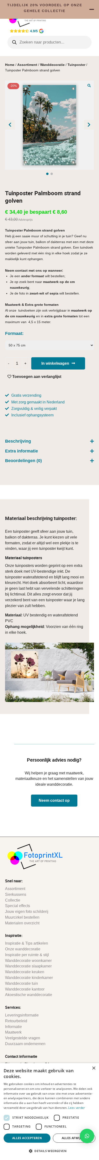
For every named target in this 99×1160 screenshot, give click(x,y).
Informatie (13, 1027)
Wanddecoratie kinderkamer (29, 978)
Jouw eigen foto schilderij (26, 911)
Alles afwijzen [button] (74, 1138)
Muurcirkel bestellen (22, 917)
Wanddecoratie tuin (21, 983)
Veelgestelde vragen (22, 1038)
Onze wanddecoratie (22, 949)
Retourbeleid (16, 1021)
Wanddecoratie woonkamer (28, 961)
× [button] (93, 1068)
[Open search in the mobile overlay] (49, 42)
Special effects (17, 906)
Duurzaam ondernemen (25, 1044)
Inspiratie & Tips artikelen (26, 943)
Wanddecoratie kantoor (24, 989)
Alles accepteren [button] (27, 1138)
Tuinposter (76, 65)
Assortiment (27, 65)
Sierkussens (15, 894)
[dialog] (49, 1111)
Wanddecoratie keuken (24, 972)
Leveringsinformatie (22, 1015)
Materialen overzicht (22, 923)
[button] (89, 85)
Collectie (12, 900)
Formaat (13, 333)
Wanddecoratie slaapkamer (28, 966)
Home (9, 65)
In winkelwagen (55, 363)
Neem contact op (54, 800)
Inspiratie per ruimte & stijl (27, 955)
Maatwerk (13, 1032)
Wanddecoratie (52, 65)
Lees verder (76, 1108)
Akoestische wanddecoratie (28, 995)
